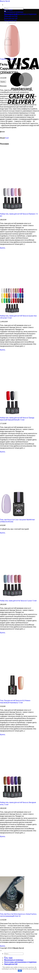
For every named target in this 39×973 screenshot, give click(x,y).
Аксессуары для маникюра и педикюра (20, 14)
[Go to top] (1, 950)
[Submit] (5, 956)
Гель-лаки (8, 10)
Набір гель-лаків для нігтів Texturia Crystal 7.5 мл (18, 601)
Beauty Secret (5, 1)
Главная (3, 59)
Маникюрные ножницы (13, 12)
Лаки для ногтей (10, 964)
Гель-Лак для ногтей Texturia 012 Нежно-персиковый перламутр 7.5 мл (15, 701)
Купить (3, 82)
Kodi (7, 138)
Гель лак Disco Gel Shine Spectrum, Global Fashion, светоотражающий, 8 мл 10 (18, 915)
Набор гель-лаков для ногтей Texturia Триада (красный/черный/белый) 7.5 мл (17, 419)
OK (20, 970)
